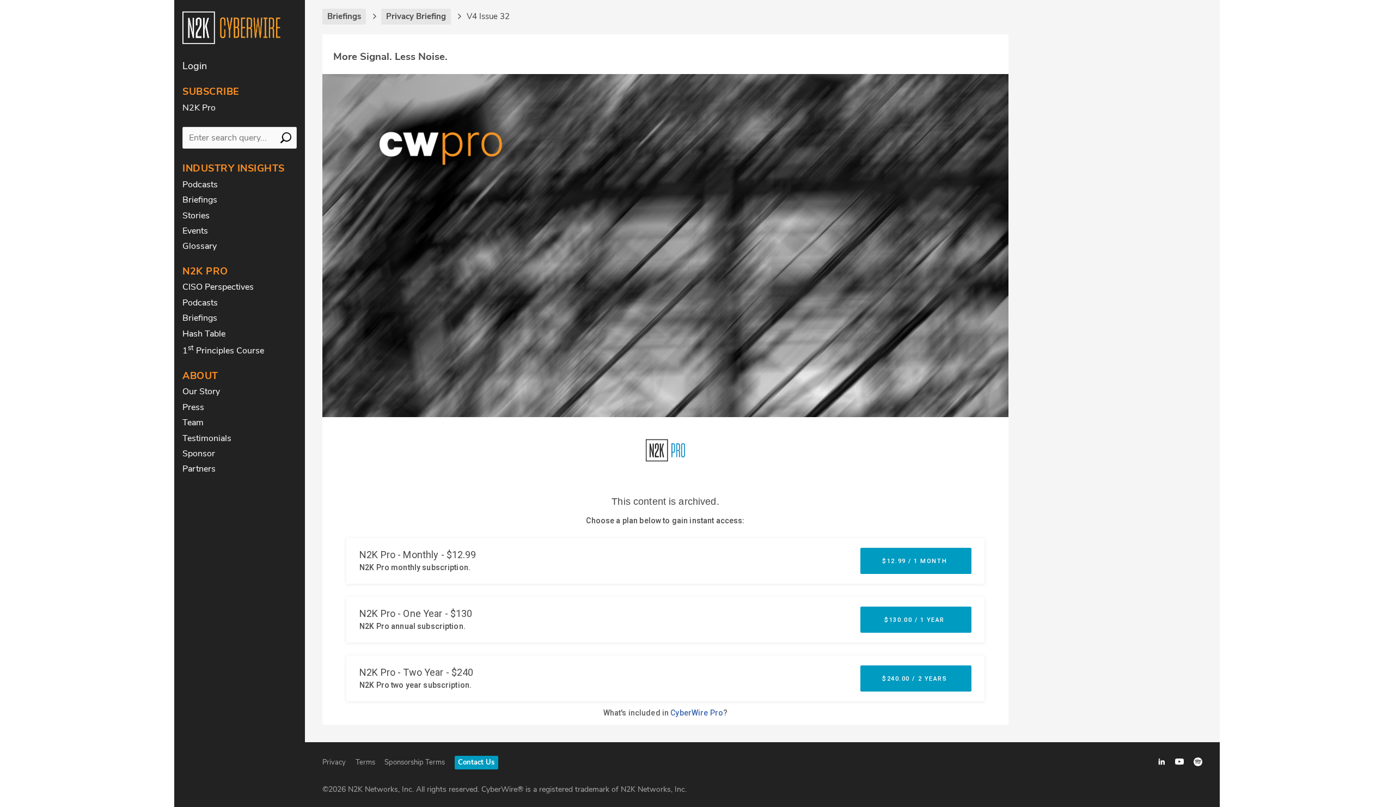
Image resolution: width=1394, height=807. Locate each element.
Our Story (201, 392)
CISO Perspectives (218, 287)
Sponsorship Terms (414, 762)
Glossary (199, 246)
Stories (196, 216)
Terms (365, 762)
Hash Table (203, 334)
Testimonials (206, 438)
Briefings (199, 200)
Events (195, 231)
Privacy (334, 762)
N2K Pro (199, 108)
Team (193, 423)
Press (193, 407)
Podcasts (200, 185)
